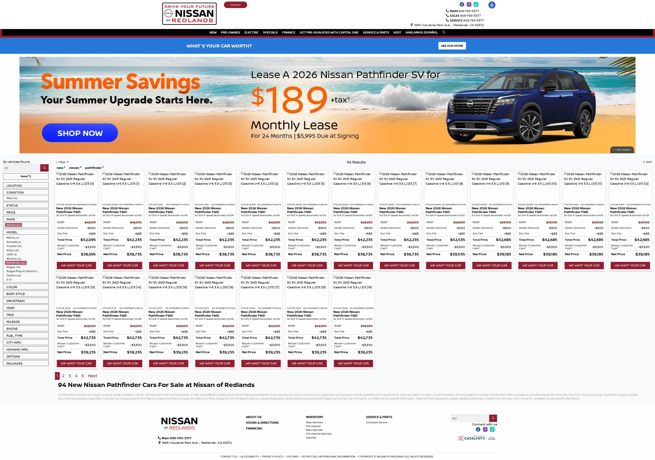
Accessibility (250, 456)
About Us (254, 417)
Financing (254, 428)
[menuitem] (27, 198)
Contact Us (229, 456)
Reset (24, 176)
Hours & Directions (262, 422)
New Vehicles (314, 422)
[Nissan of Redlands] (189, 13)
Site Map (293, 456)
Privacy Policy (273, 456)
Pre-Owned (313, 426)
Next (92, 376)
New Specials (314, 430)
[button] (492, 5)
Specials (311, 437)
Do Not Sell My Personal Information (329, 456)
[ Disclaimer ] (622, 149)
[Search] (44, 168)
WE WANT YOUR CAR (76, 265)
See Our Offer (452, 46)
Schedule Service (377, 422)
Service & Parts (379, 417)
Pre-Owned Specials (319, 433)
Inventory (314, 417)
